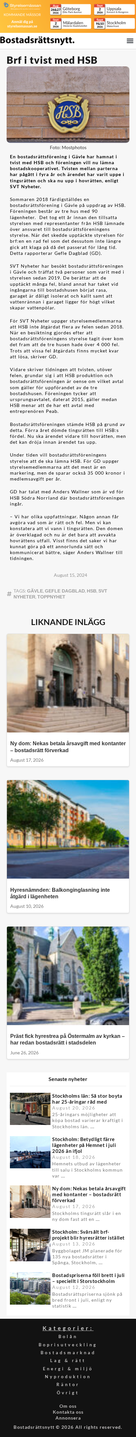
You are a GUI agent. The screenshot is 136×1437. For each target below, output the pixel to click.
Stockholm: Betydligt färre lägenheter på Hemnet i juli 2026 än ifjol (84, 1145)
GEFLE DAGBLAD (65, 591)
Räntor (68, 1384)
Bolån (68, 1336)
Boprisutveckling (68, 1344)
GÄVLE (35, 591)
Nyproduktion (68, 1376)
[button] (130, 40)
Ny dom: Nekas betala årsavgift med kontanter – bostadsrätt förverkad (89, 1194)
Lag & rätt (68, 1360)
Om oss (68, 1406)
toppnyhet (51, 596)
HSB (91, 591)
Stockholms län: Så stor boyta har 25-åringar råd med (87, 1099)
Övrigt (68, 1392)
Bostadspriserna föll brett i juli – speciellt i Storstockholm (88, 1278)
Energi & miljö (68, 1368)
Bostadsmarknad (68, 1352)
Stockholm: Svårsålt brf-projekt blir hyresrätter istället (88, 1235)
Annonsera (68, 1418)
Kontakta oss (68, 1412)
